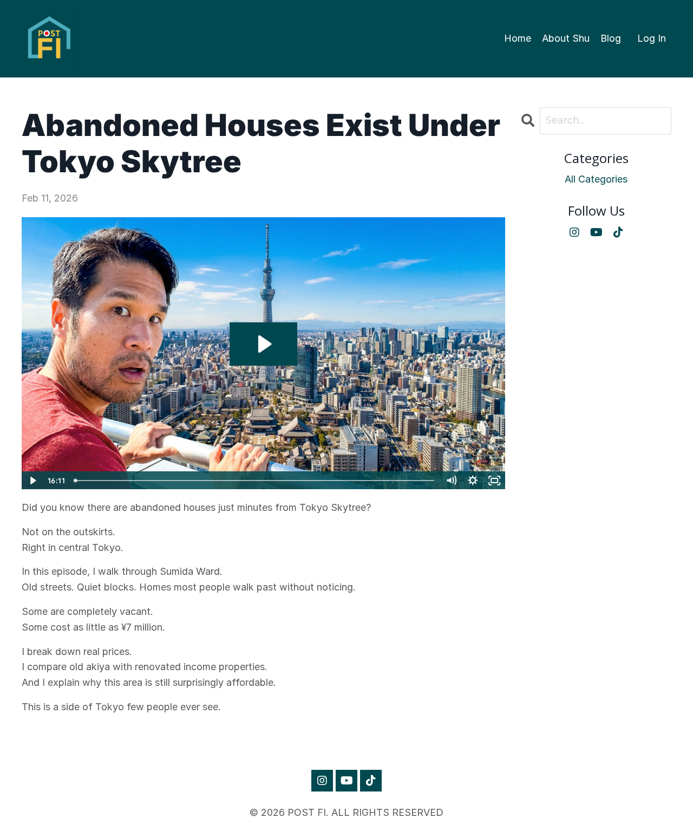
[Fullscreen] (495, 480)
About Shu (566, 38)
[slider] (255, 480)
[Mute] (451, 480)
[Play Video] (32, 480)
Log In (651, 38)
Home (517, 38)
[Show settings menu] (473, 480)
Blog (610, 38)
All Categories (596, 179)
